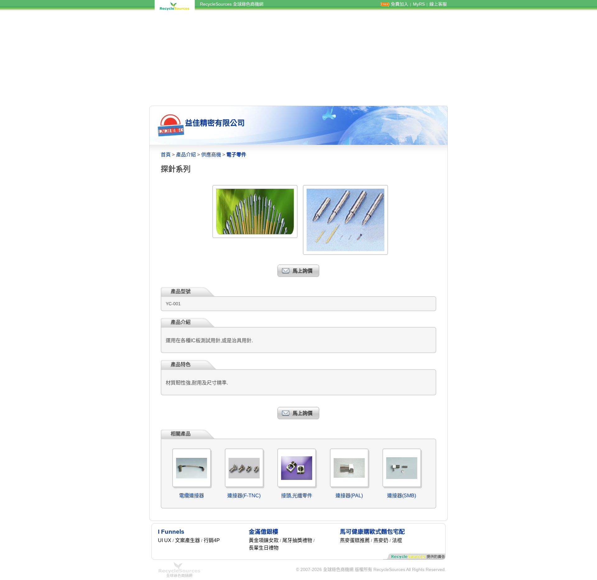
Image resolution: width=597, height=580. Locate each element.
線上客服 (438, 4)
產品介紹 (186, 154)
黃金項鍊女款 (264, 540)
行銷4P (212, 540)
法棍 (397, 540)
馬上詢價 (302, 271)
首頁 (166, 154)
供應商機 (211, 154)
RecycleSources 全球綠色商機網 (231, 4)
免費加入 (399, 4)
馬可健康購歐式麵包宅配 (372, 531)
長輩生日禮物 (264, 547)
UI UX (164, 540)
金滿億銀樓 (263, 531)
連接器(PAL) (349, 495)
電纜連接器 (191, 495)
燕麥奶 (380, 540)
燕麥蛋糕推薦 (355, 540)
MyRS (419, 4)
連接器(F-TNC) (244, 495)
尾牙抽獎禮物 (297, 540)
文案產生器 (187, 540)
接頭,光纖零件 (296, 495)
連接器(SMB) (401, 495)
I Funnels (171, 531)
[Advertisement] (298, 58)
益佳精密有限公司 (215, 123)
